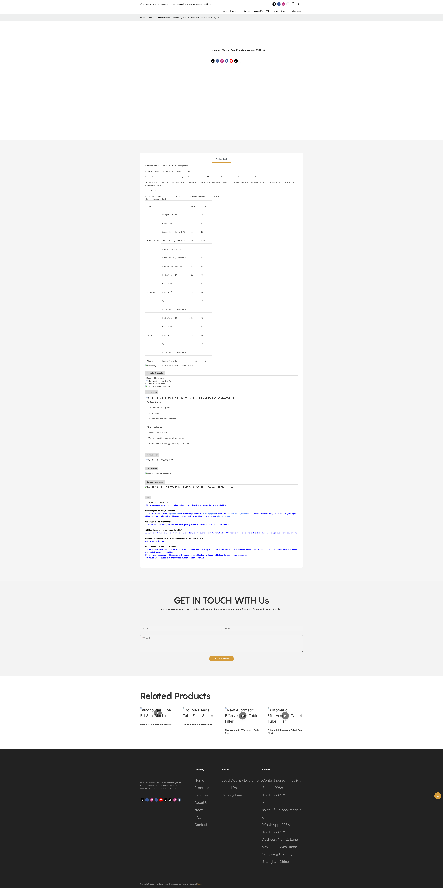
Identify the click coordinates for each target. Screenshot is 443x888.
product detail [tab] (221, 159)
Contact (200, 825)
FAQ (198, 817)
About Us (201, 802)
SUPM (142, 18)
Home (199, 780)
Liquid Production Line (240, 788)
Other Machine (164, 18)
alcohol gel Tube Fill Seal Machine (156, 724)
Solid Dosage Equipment (242, 780)
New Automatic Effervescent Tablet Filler (242, 731)
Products (151, 18)
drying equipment (209, 513)
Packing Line (232, 795)
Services (201, 795)
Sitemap (200, 884)
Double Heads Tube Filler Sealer (198, 724)
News (198, 810)
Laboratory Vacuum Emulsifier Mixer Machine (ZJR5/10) (196, 18)
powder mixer (175, 513)
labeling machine (223, 516)
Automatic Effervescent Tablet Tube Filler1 (285, 731)
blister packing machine (238, 513)
